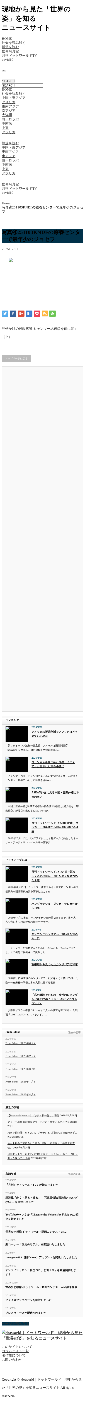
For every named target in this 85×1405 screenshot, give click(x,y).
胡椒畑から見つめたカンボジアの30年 (55, 964)
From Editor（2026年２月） (20, 1056)
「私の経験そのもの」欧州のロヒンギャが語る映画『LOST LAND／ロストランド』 (55, 999)
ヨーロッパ (10, 119)
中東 (5, 128)
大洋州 (7, 115)
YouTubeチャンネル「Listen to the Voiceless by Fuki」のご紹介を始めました (41, 1216)
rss (4, 70)
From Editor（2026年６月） (20, 1043)
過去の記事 (74, 1032)
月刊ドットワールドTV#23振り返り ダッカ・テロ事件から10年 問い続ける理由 (55, 827)
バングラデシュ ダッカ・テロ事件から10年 (55, 906)
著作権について (14, 1355)
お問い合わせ (12, 1359)
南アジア (8, 110)
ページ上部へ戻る (15, 1324)
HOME (7, 38)
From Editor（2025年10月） (20, 1069)
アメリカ (8, 102)
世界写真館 (10, 51)
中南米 (7, 123)
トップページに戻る (16, 358)
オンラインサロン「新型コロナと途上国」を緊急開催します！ (40, 1272)
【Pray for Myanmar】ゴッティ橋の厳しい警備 (33, 1115)
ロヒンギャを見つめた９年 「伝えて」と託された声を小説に (53, 764)
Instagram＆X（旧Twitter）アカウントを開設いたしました (41, 1257)
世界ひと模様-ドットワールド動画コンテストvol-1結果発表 (41, 1287)
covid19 (7, 59)
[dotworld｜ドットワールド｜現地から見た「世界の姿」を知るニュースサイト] (42, 1338)
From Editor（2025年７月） (20, 1081)
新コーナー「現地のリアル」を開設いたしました (35, 1244)
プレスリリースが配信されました (25, 1312)
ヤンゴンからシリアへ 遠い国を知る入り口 (55, 936)
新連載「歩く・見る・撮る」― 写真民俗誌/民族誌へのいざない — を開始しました (41, 1200)
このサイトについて (17, 1347)
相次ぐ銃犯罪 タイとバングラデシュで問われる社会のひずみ (42, 1132)
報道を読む (10, 47)
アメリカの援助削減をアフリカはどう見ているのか (55, 734)
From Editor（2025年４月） (20, 1094)
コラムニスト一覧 (15, 1351)
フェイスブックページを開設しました (28, 1300)
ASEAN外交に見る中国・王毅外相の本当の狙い (55, 794)
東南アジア (10, 106)
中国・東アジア (14, 98)
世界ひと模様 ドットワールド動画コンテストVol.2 (35, 1231)
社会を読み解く (14, 42)
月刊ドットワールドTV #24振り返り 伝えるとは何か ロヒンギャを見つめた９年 (55, 876)
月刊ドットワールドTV (19, 55)
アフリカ (8, 132)
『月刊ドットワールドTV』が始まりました (31, 1184)
